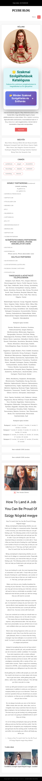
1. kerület (13, 425)
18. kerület (24, 437)
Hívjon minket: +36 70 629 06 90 (20, 3)
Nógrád (14, 150)
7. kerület (13, 430)
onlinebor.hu (8, 213)
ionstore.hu (8, 247)
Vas (20, 152)
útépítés (19, 169)
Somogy (22, 150)
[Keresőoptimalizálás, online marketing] (21, 10)
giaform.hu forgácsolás (12, 194)
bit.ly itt (7, 221)
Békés (21, 143)
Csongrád (14, 145)
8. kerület (19, 430)
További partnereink (11, 236)
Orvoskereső (31, 183)
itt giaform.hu (21, 188)
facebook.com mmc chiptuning (14, 268)
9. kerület (26, 430)
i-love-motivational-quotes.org (14, 264)
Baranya (16, 143)
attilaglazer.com (10, 201)
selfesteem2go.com (10, 260)
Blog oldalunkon (10, 122)
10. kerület (32, 430)
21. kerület (28, 439)
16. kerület (35, 434)
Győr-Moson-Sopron (27, 145)
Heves (12, 147)
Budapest (7, 145)
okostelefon (29, 164)
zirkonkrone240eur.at (11, 225)
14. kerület (20, 434)
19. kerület (13, 439)
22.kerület (35, 439)
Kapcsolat (21, 129)
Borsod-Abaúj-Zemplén (30, 143)
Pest (18, 150)
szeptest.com (8, 197)
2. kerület (20, 425)
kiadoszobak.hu (9, 251)
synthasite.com (9, 272)
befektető (29, 169)
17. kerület (17, 437)
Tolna (17, 152)
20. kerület (20, 439)
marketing (8, 173)
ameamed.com (8, 205)
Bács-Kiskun (9, 143)
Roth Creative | (26, 779)
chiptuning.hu (9, 217)
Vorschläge (8, 169)
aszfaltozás (8, 164)
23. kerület (21, 441)
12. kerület (23, 432)
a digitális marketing (32, 117)
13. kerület (13, 434)
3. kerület (26, 425)
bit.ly (6, 209)
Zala (29, 152)
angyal (19, 164)
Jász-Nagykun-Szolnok (21, 147)
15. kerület (27, 434)
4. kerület (33, 425)
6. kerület (23, 427)
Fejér (19, 145)
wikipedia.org (8, 229)
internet (18, 173)
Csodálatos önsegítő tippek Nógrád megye (17, 766)
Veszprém (25, 152)
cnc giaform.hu (21, 191)
